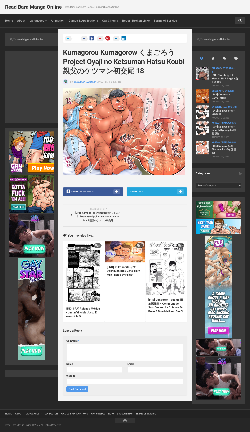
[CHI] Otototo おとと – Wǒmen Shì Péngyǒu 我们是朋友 (225, 78)
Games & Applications (83, 20)
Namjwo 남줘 (230, 107)
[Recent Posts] (201, 58)
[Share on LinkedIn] (120, 38)
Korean (216, 123)
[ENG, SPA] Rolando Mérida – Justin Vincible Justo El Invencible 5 (82, 312)
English (229, 91)
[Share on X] (72, 38)
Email (130, 364)
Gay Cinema (110, 20)
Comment (72, 340)
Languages (36, 20)
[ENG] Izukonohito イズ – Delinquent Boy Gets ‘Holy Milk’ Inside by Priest (123, 270)
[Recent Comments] (224, 58)
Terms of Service (165, 20)
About (21, 20)
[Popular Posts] (213, 58)
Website (70, 376)
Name (69, 364)
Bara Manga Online (85, 82)
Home (9, 20)
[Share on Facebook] (88, 38)
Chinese (216, 68)
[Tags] (235, 58)
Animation (57, 20)
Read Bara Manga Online (33, 7)
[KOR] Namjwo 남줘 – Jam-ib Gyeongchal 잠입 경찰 (224, 130)
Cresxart (217, 91)
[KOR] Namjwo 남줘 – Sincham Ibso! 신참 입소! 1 (224, 149)
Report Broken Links (136, 20)
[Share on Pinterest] (104, 38)
